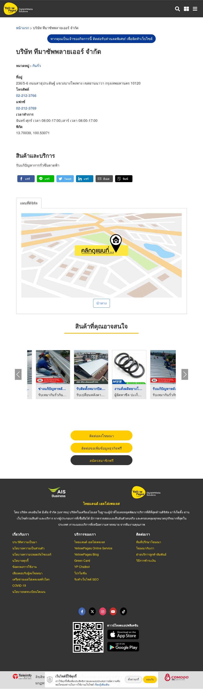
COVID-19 (19, 585)
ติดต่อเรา (143, 534)
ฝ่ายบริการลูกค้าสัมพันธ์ (151, 554)
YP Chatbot (82, 566)
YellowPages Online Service (93, 548)
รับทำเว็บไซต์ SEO (86, 579)
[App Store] (149, 634)
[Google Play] (149, 646)
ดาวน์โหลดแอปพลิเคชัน (122, 625)
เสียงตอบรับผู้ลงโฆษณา (27, 573)
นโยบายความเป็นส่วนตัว (28, 548)
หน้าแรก (22, 27)
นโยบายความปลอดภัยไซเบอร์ (31, 554)
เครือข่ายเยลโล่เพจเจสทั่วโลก (31, 579)
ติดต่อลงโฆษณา (101, 435)
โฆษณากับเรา (145, 548)
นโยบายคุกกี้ (20, 560)
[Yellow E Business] (81, 611)
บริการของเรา (85, 534)
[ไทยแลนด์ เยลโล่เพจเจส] (92, 611)
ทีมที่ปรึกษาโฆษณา (148, 542)
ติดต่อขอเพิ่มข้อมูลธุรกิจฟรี (101, 448)
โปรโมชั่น (80, 573)
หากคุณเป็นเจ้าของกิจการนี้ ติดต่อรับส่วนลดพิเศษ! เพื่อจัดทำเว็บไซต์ (101, 38)
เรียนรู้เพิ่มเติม (102, 684)
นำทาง (101, 303)
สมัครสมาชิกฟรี (102, 460)
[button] (26, 178)
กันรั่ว (36, 65)
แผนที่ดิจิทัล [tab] (29, 202)
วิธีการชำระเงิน (146, 560)
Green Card (82, 560)
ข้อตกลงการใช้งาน (24, 566)
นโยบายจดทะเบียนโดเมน (28, 591)
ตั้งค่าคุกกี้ (133, 679)
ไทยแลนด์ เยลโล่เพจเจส (101, 503)
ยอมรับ (150, 679)
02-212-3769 (26, 108)
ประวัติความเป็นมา (24, 542)
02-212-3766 (26, 95)
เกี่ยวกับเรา (20, 534)
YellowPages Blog (86, 554)
